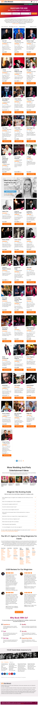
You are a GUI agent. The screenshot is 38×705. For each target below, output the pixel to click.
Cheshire (15, 549)
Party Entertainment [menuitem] (21, 667)
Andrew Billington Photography (20, 677)
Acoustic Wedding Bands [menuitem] (13, 667)
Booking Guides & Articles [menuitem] (32, 666)
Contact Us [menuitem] (3, 665)
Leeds (27, 559)
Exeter (8, 554)
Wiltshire (8, 557)
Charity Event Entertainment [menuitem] (22, 669)
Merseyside (15, 554)
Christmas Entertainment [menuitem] (22, 668)
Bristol (8, 550)
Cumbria (15, 550)
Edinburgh (33, 554)
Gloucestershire (9, 555)
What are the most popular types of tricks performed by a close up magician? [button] (16, 513)
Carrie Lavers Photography (9, 677)
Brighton (2, 550)
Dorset (8, 553)
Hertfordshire (28, 552)
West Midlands (22, 555)
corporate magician (15, 23)
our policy (22, 703)
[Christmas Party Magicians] (11, 479)
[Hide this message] (35, 702)
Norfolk (27, 553)
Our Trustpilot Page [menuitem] (4, 668)
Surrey (2, 558)
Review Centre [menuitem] (3, 667)
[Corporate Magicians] (19, 479)
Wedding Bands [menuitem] (11, 666)
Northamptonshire (22, 563)
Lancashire (15, 552)
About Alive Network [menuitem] (31, 665)
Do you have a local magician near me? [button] (10, 509)
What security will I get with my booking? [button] (10, 521)
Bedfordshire (28, 550)
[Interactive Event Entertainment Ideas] (4, 479)
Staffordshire (22, 553)
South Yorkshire (28, 561)
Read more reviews (19, 612)
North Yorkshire (28, 560)
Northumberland (16, 558)
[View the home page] (7, 2)
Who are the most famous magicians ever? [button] (11, 519)
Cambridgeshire (28, 551)
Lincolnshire (22, 562)
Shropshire (21, 552)
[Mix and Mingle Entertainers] (33, 479)
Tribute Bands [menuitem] (11, 668)
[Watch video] (9, 38)
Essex (2, 553)
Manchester (15, 551)
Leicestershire (22, 561)
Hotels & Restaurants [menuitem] (21, 671)
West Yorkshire (28, 562)
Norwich (27, 554)
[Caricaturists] (26, 479)
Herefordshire (22, 551)
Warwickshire (22, 554)
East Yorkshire (28, 558)
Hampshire (3, 554)
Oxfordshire (3, 557)
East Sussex (3, 552)
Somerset (8, 556)
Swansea (33, 550)
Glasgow (33, 555)
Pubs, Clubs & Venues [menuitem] (21, 670)
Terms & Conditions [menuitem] (4, 669)
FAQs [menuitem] (2, 666)
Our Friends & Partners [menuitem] (31, 669)
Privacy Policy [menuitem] (3, 670)
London (2, 556)
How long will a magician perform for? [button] (10, 504)
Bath (8, 549)
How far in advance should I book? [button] (9, 506)
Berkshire (2, 549)
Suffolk (27, 555)
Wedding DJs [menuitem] (11, 669)
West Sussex (3, 559)
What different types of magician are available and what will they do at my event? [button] (17, 498)
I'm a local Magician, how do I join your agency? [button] (12, 527)
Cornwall (8, 551)
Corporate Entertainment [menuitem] (22, 666)
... (4, 50)
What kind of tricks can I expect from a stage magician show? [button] (15, 516)
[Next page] (23, 461)
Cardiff (33, 549)
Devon (8, 552)
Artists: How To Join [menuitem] (31, 667)
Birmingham (21, 550)
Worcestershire (22, 556)
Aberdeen (33, 553)
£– (13, 26)
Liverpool (15, 553)
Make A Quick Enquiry (10, 191)
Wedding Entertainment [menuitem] (21, 665)
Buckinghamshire (3, 551)
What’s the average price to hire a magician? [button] (11, 501)
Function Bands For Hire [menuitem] (13, 665)
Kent (2, 555)
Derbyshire (21, 560)
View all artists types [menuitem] (12, 670)
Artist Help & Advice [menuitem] (31, 668)
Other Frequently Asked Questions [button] (9, 524)
